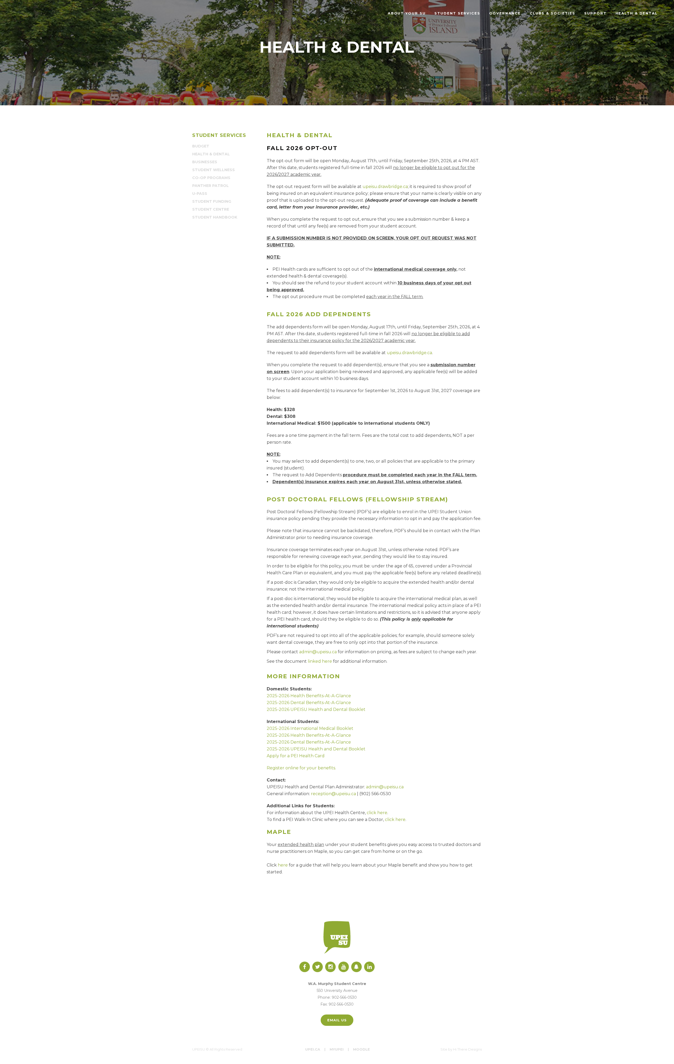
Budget (200, 146)
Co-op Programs (211, 177)
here (283, 865)
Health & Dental (211, 154)
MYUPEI (337, 1049)
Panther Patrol (210, 185)
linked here (320, 661)
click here (377, 812)
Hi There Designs (467, 1049)
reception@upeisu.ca (333, 793)
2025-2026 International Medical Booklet (310, 728)
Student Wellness (213, 169)
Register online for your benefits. (301, 767)
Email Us (337, 1020)
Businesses (204, 162)
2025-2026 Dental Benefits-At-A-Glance (309, 702)
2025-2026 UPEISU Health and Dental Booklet (316, 709)
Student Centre (210, 209)
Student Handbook (214, 217)
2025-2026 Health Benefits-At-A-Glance (309, 695)
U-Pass (199, 193)
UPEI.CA (312, 1049)
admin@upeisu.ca (318, 651)
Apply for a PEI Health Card (296, 755)
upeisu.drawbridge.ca (385, 186)
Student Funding (211, 201)
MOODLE (361, 1049)
